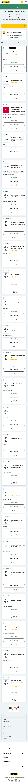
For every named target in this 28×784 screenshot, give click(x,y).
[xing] (19, 780)
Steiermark (5, 724)
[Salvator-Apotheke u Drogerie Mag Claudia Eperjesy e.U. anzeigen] (6, 682)
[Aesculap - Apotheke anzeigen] (6, 494)
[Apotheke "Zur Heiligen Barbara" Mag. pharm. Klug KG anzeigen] (6, 139)
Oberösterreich (7, 736)
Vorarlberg (5, 733)
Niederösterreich (7, 726)
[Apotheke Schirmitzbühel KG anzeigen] (6, 357)
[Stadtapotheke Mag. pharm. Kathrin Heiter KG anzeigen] (6, 521)
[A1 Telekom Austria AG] (14, 708)
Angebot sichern (14, 37)
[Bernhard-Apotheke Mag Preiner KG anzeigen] (6, 196)
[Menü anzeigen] (26, 2)
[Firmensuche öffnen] (22, 2)
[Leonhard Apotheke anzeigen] (6, 53)
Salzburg (5, 729)
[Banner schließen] (26, 6)
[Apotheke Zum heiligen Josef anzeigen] (6, 385)
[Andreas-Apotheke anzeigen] (6, 601)
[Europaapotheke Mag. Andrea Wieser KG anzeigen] (6, 467)
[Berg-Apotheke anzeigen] (6, 330)
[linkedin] (16, 780)
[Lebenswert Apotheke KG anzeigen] (6, 439)
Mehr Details (14, 66)
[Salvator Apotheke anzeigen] (6, 628)
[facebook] (9, 780)
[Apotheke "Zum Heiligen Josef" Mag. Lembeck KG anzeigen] (6, 223)
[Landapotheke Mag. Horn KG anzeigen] (6, 573)
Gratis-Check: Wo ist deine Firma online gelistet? (14, 6)
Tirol (4, 731)
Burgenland (6, 721)
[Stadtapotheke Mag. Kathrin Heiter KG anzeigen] (6, 166)
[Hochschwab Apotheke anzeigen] (6, 303)
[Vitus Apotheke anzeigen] (6, 275)
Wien (4, 719)
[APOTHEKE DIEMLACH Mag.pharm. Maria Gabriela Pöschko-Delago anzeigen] (6, 110)
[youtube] (12, 780)
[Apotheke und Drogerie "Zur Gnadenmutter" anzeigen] (6, 248)
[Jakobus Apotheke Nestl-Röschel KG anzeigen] (6, 546)
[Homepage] (5, 2)
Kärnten (5, 738)
